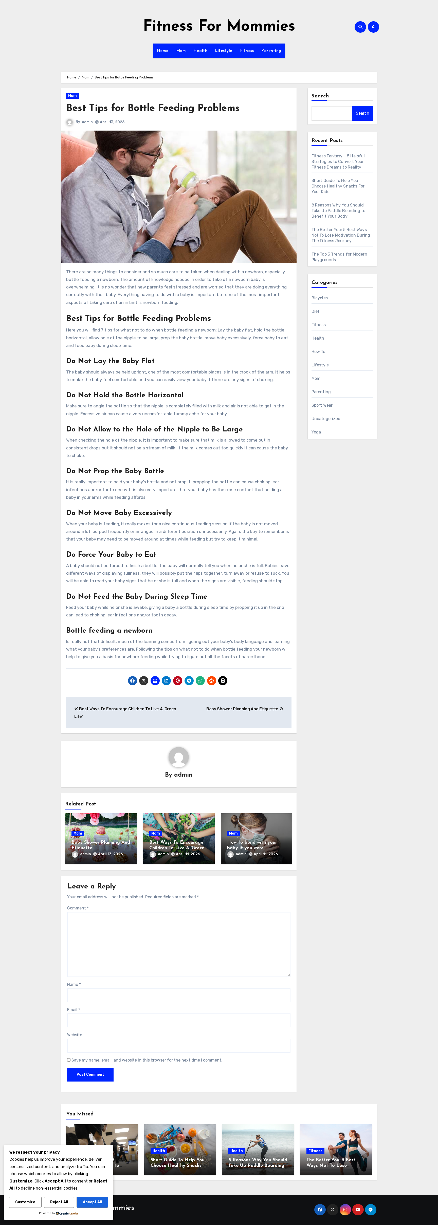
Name (74, 984)
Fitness (247, 51)
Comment (78, 908)
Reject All (59, 1202)
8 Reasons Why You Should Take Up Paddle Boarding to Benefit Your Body (339, 211)
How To (318, 351)
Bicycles (320, 298)
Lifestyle (223, 51)
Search (320, 96)
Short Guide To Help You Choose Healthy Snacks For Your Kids (338, 186)
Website (74, 1034)
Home (163, 51)
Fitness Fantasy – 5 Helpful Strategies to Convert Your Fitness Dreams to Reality (338, 162)
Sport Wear (322, 405)
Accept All (92, 1202)
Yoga (316, 432)
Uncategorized (326, 418)
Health (200, 51)
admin (87, 122)
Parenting (271, 51)
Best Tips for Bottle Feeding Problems (153, 109)
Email (73, 1009)
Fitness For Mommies (219, 26)
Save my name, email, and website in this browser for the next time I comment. (146, 1060)
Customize (25, 1202)
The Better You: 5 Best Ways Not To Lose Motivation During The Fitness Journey (341, 235)
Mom (181, 51)
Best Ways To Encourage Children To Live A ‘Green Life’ (177, 848)
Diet (316, 311)
